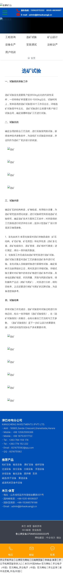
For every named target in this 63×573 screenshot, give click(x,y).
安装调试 (31, 44)
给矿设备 (6, 464)
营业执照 (36, 530)
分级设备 (28, 469)
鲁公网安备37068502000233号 (32, 533)
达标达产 (52, 44)
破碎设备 (39, 464)
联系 (52, 554)
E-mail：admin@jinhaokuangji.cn (36, 15)
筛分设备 (17, 469)
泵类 (35, 473)
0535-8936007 (53, 10)
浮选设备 (39, 469)
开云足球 (52, 567)
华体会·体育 (51, 559)
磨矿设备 (28, 464)
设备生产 (10, 44)
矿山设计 (52, 37)
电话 (10, 554)
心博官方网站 (22, 559)
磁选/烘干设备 (9, 478)
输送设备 (17, 464)
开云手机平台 (7, 559)
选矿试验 (31, 37)
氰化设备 (17, 473)
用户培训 (10, 52)
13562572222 (37, 10)
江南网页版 (37, 559)
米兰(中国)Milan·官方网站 (38, 563)
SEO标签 (26, 530)
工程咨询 (10, 37)
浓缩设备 (6, 473)
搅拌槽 (27, 473)
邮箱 (31, 554)
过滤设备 (7, 469)
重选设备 (23, 478)
